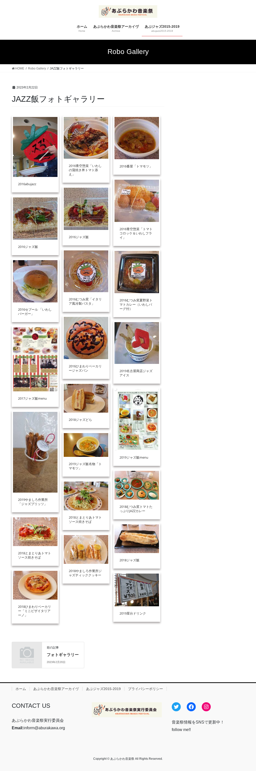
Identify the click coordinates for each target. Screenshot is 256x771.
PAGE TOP (245, 743)
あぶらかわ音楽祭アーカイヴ (56, 689)
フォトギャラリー (63, 655)
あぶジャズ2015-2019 (103, 689)
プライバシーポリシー (145, 689)
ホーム (21, 689)
